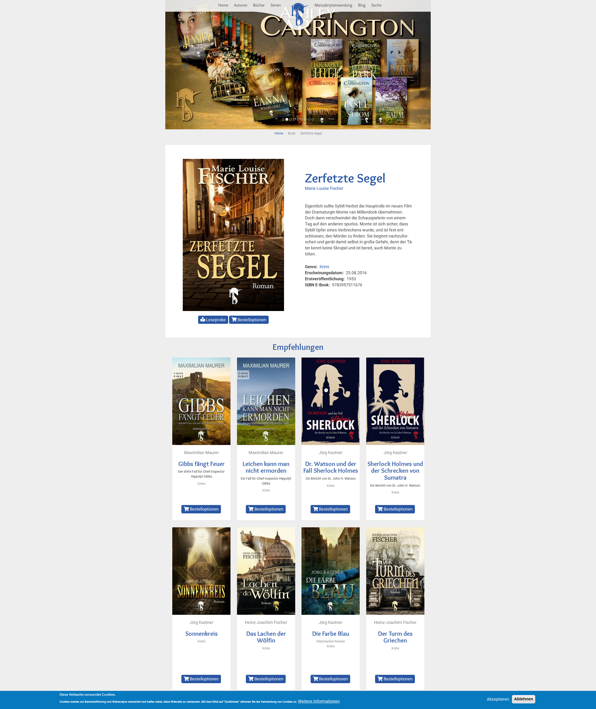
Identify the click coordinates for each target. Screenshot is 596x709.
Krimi (324, 266)
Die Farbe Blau (330, 633)
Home (223, 5)
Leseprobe (215, 319)
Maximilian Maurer (201, 452)
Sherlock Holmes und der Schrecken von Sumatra (395, 470)
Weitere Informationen (319, 701)
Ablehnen (523, 699)
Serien (276, 5)
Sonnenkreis (201, 633)
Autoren (240, 5)
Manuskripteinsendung (333, 5)
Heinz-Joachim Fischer (266, 622)
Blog (362, 5)
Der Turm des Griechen (395, 637)
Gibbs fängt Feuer (201, 464)
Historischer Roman (330, 641)
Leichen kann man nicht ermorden (266, 467)
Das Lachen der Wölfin (266, 637)
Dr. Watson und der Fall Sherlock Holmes (330, 467)
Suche (376, 5)
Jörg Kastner (330, 452)
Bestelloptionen (251, 319)
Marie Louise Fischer (324, 188)
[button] (185, 64)
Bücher (259, 5)
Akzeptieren (498, 699)
